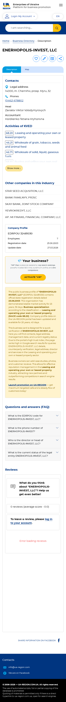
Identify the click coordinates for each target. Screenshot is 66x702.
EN (57, 16)
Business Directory (23, 41)
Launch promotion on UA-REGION (27, 385)
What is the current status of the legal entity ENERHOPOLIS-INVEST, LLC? (30, 454)
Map (27, 69)
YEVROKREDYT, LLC (18, 210)
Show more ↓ (14, 168)
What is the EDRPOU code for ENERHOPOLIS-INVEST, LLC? (25, 417)
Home (5, 41)
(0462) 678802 (14, 100)
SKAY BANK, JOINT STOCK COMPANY (29, 204)
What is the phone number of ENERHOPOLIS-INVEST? (25, 430)
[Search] (57, 28)
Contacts (8, 660)
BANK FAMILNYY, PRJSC (21, 197)
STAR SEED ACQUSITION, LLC (24, 191)
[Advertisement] (33, 591)
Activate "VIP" (33, 277)
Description (11, 69)
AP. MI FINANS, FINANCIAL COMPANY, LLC (33, 217)
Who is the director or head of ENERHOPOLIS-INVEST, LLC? (25, 442)
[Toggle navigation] (61, 5)
